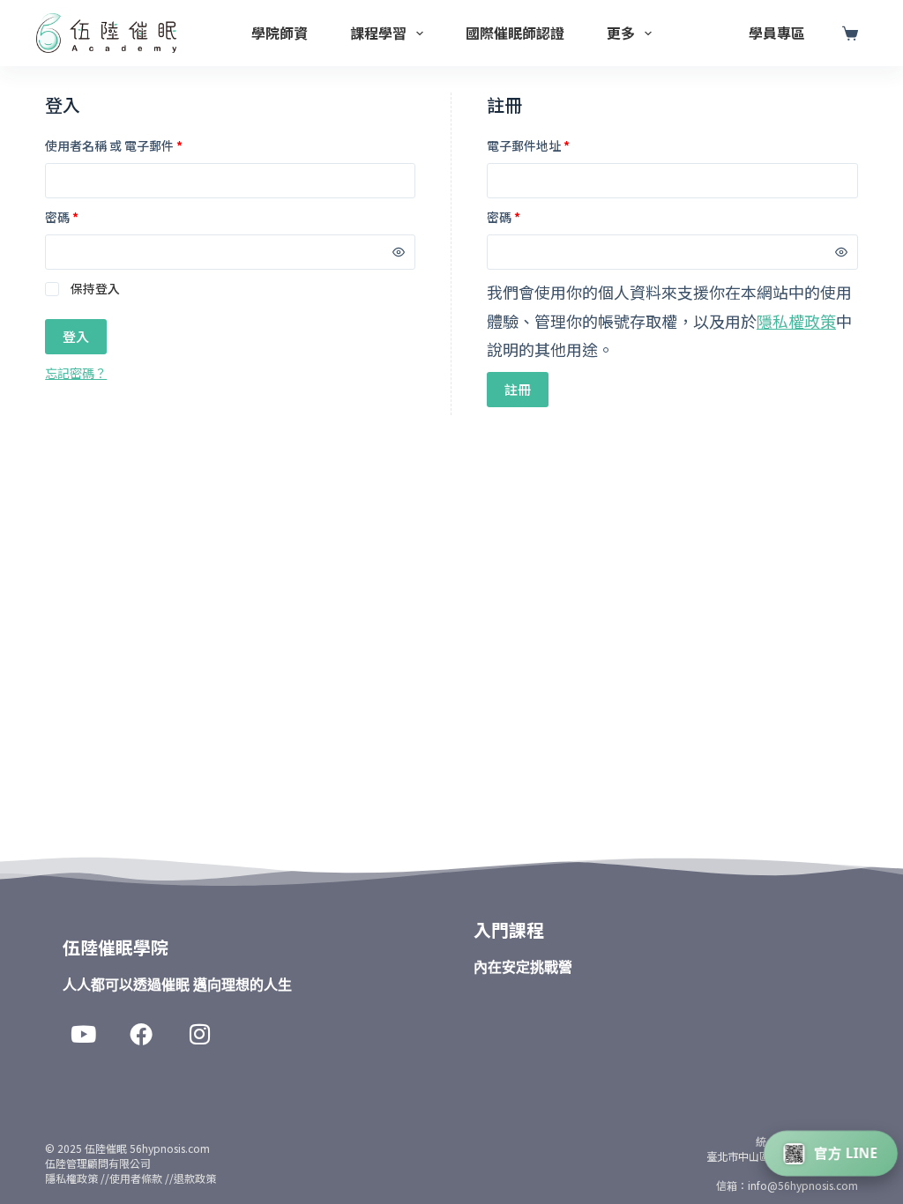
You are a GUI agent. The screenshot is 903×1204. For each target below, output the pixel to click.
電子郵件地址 (528, 145)
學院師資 (279, 32)
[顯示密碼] (398, 252)
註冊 (517, 389)
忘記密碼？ (76, 373)
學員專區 (777, 32)
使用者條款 (135, 1178)
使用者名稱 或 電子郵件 (114, 145)
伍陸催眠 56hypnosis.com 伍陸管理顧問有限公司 (127, 1156)
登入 (76, 336)
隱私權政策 (796, 320)
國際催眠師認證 (515, 32)
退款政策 (195, 1178)
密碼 (61, 217)
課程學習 (378, 32)
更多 (621, 32)
